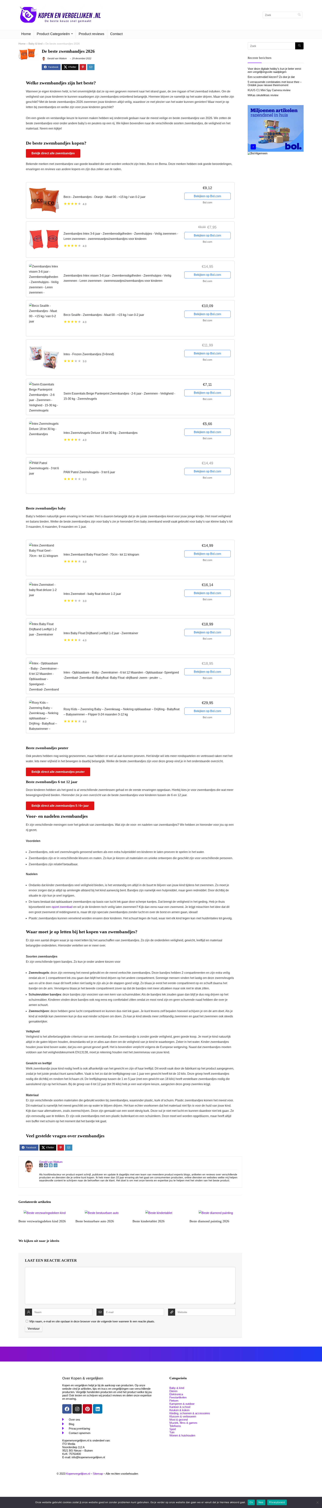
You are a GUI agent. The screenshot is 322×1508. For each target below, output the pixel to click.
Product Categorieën (53, 34)
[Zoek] (299, 15)
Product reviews (91, 34)
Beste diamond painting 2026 (209, 1221)
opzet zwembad (62, 906)
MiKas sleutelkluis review (263, 95)
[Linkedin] (97, 1409)
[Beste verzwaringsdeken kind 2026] (45, 1212)
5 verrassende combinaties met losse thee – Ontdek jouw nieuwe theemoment (275, 83)
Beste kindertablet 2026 (148, 1221)
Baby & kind (35, 43)
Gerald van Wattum (57, 58)
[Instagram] (77, 1409)
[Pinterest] (87, 1409)
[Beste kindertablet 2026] (158, 1212)
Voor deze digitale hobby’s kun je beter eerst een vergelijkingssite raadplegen (274, 70)
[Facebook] (67, 1409)
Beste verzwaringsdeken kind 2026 (42, 1221)
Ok (251, 1502)
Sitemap (98, 1473)
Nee (260, 1502)
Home (26, 34)
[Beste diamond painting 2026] (216, 1212)
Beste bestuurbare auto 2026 (94, 1221)
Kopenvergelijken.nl (78, 1473)
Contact (116, 34)
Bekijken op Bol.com (207, 196)
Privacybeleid (277, 1502)
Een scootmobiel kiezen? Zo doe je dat (271, 76)
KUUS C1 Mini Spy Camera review (269, 90)
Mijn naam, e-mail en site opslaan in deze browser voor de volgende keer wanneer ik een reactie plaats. (92, 1321)
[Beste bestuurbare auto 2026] (102, 1212)
